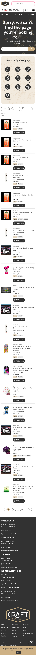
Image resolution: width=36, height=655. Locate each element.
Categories (4, 627)
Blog (24, 627)
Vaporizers (8, 82)
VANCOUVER (7, 520)
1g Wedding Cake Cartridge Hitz (23, 195)
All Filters (6, 109)
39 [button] (27, 509)
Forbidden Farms (17, 344)
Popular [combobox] (13, 109)
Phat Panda (16, 266)
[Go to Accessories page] (7, 95)
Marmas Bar (16, 484)
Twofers (15, 285)
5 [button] (21, 509)
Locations (15, 625)
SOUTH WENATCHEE (11, 587)
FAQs (25, 630)
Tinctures (28, 91)
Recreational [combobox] (26, 109)
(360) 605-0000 (5, 530)
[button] (16, 10)
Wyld (14, 445)
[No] (32, 651)
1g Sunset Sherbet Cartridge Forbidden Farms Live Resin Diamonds (22, 348)
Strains (3, 630)
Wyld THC (15, 386)
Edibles (18, 82)
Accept (18, 652)
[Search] (31, 49)
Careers (14, 633)
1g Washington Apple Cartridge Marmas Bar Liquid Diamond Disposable (23, 488)
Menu (23, 107)
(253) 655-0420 (5, 564)
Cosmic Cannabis (17, 366)
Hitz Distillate (16, 120)
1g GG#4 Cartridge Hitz (20, 157)
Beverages (28, 82)
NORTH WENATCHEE (11, 570)
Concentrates (7, 91)
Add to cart (20, 133)
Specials (18, 15)
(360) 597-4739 (5, 547)
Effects (3, 633)
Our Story (26, 625)
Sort (12, 107)
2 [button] (11, 509)
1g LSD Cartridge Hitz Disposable (23, 230)
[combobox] (24, 4)
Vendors (14, 636)
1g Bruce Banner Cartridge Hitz (22, 213)
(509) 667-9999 (5, 581)
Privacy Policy (4, 645)
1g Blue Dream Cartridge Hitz (22, 140)
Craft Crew (15, 627)
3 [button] (14, 509)
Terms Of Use (13, 645)
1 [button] (8, 509)
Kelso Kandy (16, 246)
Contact (14, 630)
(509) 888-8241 (5, 597)
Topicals (18, 91)
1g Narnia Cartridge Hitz (20, 122)
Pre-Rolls (28, 73)
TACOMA (5, 554)
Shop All (5, 15)
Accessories (8, 99)
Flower (31, 15)
